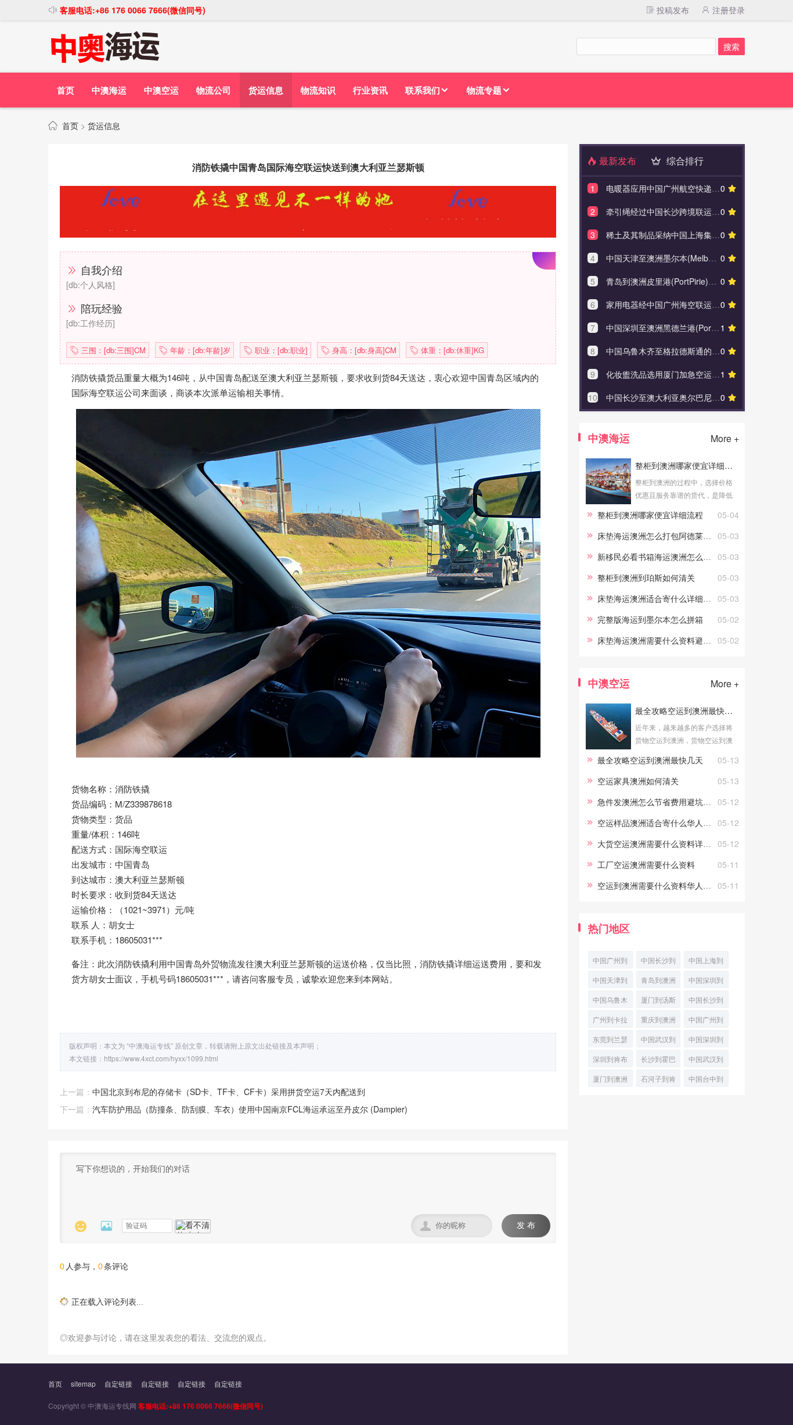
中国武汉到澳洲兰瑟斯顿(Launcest (706, 1060)
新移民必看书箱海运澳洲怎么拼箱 (658, 556)
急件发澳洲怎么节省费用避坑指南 (658, 801)
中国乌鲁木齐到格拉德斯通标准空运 (610, 1001)
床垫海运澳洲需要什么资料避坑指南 (662, 640)
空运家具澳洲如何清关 (638, 781)
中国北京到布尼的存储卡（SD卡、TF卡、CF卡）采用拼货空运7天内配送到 (228, 1091)
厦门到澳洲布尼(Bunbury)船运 (610, 1080)
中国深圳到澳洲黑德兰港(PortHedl (705, 981)
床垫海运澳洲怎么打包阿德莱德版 (658, 535)
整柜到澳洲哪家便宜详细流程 (686, 465)
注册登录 (727, 10)
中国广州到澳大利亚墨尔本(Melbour (610, 961)
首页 (70, 125)
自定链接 (118, 1383)
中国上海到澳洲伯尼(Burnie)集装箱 (706, 961)
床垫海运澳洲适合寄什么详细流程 (658, 598)
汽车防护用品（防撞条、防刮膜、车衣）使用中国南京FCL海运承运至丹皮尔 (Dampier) (250, 1109)
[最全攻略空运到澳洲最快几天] (608, 746)
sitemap (83, 1383)
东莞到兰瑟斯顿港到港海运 (610, 1040)
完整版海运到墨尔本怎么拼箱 (650, 619)
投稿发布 (671, 10)
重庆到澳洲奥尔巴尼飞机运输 (658, 1021)
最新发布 (616, 160)
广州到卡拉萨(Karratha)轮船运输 (610, 1021)
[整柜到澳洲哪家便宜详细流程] (608, 501)
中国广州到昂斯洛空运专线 (706, 1021)
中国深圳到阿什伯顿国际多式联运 (706, 1040)
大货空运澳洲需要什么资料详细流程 (662, 843)
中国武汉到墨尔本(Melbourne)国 (659, 1040)
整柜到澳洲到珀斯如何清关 (646, 577)
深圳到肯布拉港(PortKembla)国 (612, 1060)
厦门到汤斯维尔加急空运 (658, 1001)
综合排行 (684, 160)
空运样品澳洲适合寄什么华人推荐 (658, 822)
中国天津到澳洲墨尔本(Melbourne (610, 981)
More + (725, 438)
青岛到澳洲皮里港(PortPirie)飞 (658, 981)
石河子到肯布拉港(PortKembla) (660, 1080)
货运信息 (104, 125)
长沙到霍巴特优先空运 (658, 1060)
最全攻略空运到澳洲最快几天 (686, 710)
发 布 (526, 1225)
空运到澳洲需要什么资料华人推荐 (658, 885)
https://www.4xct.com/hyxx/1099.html (161, 1058)
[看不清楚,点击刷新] (193, 1226)
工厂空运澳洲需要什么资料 (646, 864)
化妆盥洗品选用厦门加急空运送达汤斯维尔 (683, 374)
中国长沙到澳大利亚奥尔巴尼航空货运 (706, 1001)
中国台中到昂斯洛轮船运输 (706, 1080)
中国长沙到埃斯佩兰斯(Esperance (658, 961)
